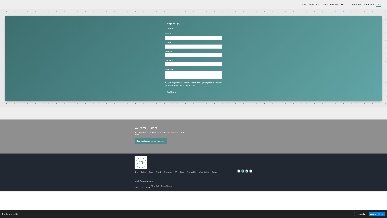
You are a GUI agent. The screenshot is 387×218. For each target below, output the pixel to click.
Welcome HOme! (146, 128)
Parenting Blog (356, 4)
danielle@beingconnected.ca (144, 181)
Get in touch (169, 28)
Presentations (334, 4)
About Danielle (369, 4)
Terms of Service (166, 186)
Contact (378, 4)
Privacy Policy (155, 186)
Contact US (172, 24)
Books (318, 4)
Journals (325, 4)
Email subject (169, 60)
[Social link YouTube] (250, 171)
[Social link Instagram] (242, 171)
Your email (168, 51)
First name (168, 33)
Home (304, 4)
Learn (347, 4)
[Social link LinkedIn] (246, 171)
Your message (169, 69)
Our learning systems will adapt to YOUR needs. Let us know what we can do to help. (160, 133)
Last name (168, 42)
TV (342, 4)
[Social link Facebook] (238, 171)
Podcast (311, 4)
